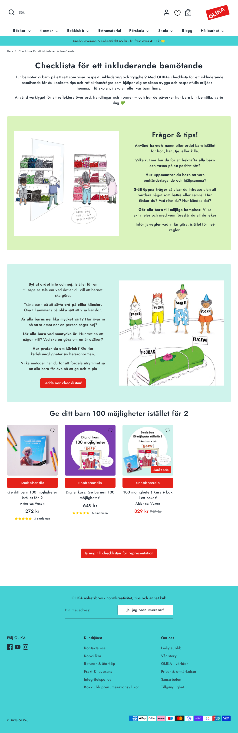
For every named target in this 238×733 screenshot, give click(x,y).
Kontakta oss (95, 648)
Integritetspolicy (97, 679)
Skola (163, 30)
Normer (47, 30)
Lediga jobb (171, 648)
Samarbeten (171, 679)
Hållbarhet (210, 30)
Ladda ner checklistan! (63, 383)
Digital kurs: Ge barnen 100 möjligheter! (90, 495)
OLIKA (23, 720)
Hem (10, 51)
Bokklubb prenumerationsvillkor (111, 687)
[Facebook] (10, 647)
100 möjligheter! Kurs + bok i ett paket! (147, 495)
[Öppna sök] (11, 12)
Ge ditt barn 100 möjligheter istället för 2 (32, 495)
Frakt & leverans (98, 671)
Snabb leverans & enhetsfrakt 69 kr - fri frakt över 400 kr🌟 (119, 41)
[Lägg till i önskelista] (52, 430)
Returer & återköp (99, 663)
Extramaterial (109, 30)
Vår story (169, 656)
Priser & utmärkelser (179, 671)
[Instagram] (25, 647)
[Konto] (166, 12)
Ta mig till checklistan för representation (119, 553)
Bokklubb (76, 30)
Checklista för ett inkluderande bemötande (46, 51)
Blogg (187, 30)
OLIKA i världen (175, 663)
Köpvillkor (92, 656)
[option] (119, 41)
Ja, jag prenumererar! (145, 610)
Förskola (137, 30)
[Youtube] (17, 647)
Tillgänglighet (172, 687)
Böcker (20, 30)
